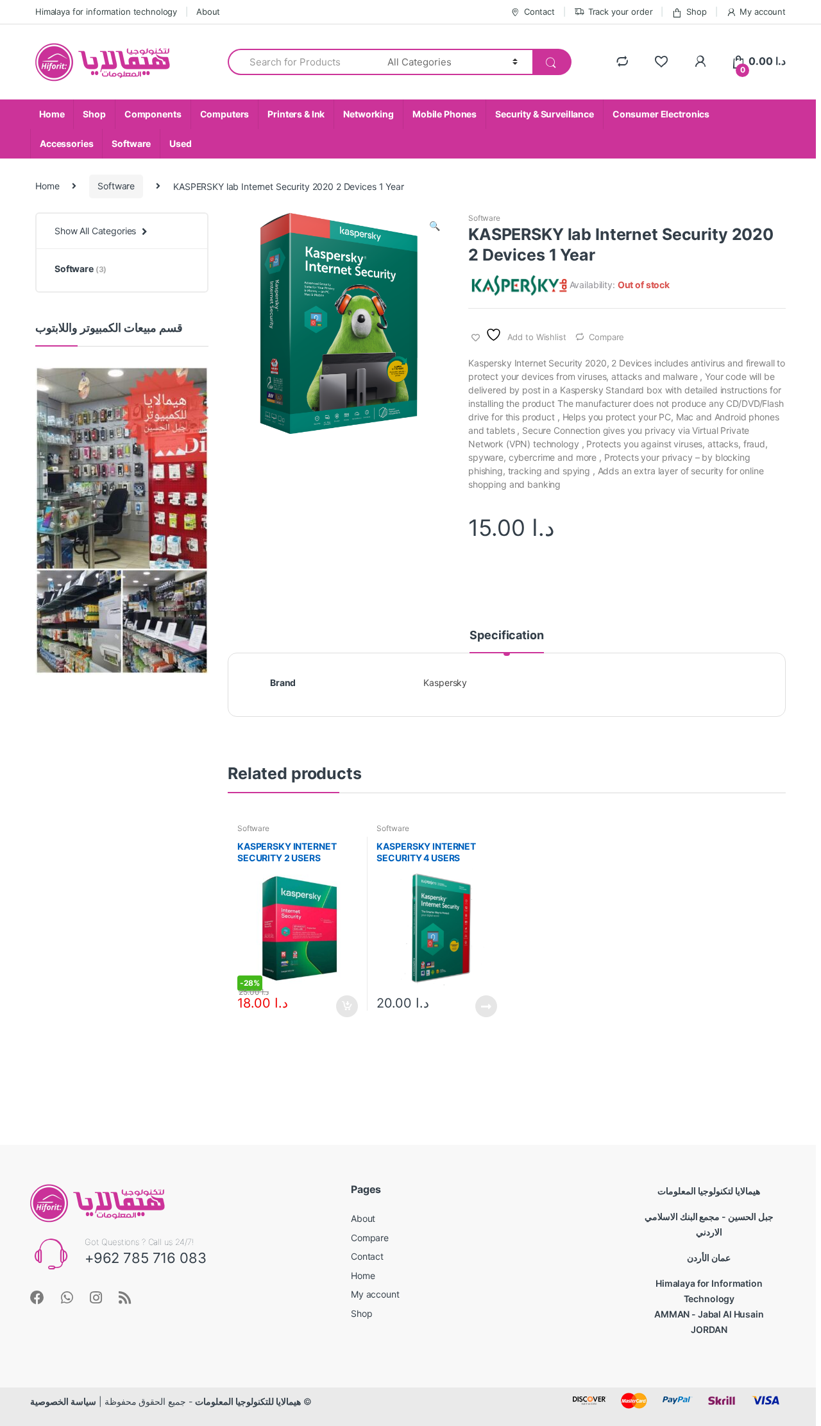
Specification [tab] (506, 636)
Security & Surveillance (544, 113)
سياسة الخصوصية (63, 1401)
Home (51, 113)
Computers (225, 113)
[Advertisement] (121, 896)
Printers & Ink (296, 113)
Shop (696, 11)
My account (763, 11)
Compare (606, 337)
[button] (434, 227)
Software (131, 143)
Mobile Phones (444, 113)
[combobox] (300, 62)
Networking (368, 113)
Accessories (66, 143)
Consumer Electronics (661, 113)
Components (153, 113)
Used (180, 143)
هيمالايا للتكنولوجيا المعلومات (248, 1401)
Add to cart (346, 1006)
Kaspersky (445, 682)
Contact (539, 11)
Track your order (620, 11)
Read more (485, 1006)
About (208, 11)
